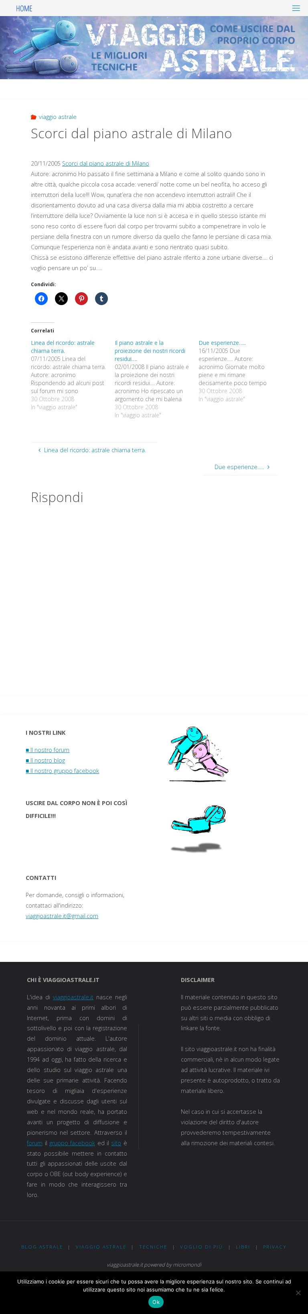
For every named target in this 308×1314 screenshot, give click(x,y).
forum (35, 1143)
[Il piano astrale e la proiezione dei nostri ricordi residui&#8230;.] (157, 379)
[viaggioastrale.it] (24, 8)
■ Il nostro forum (47, 750)
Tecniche (153, 1247)
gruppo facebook (72, 1143)
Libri (243, 1247)
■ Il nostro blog (45, 760)
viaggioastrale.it (73, 997)
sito (116, 1143)
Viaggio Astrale (101, 1247)
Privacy (275, 1247)
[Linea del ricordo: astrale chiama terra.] (73, 375)
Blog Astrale (42, 1247)
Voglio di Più (201, 1247)
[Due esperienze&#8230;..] (240, 371)
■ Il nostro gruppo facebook (62, 771)
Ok (156, 1302)
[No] (298, 1293)
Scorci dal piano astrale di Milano (105, 163)
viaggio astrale (58, 117)
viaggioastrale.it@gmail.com (62, 916)
